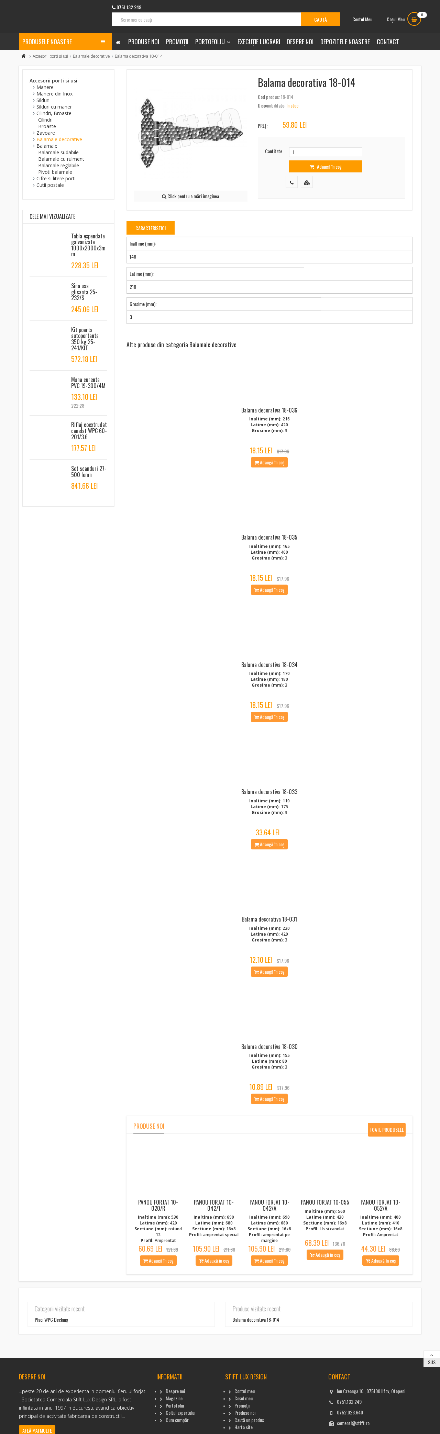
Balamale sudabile (58, 152)
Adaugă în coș (328, 166)
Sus (432, 1362)
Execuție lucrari (259, 41)
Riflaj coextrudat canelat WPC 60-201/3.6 (89, 430)
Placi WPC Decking (51, 1319)
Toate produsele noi (387, 1131)
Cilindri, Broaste (54, 113)
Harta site (243, 1427)
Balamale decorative (91, 56)
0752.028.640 (350, 1412)
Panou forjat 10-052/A (380, 1205)
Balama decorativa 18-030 (269, 1046)
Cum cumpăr (177, 1419)
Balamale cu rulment (61, 159)
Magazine (174, 1398)
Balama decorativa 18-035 (269, 537)
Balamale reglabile (58, 165)
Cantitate (273, 151)
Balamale (46, 146)
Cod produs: (269, 96)
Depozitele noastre (345, 41)
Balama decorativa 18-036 (269, 410)
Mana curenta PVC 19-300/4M (88, 382)
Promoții (177, 41)
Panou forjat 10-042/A (269, 1205)
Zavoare (45, 132)
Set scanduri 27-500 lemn (89, 471)
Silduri (43, 100)
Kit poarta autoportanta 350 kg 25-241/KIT (85, 339)
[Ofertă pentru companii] (307, 182)
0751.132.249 (349, 1401)
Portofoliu (210, 41)
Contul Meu (362, 19)
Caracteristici (150, 228)
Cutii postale (50, 185)
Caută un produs (249, 1419)
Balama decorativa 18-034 (269, 664)
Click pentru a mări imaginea (192, 196)
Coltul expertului (180, 1412)
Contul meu (244, 1391)
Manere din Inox (54, 93)
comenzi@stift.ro (353, 1422)
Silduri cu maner (54, 106)
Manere (45, 87)
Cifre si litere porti (56, 178)
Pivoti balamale (55, 172)
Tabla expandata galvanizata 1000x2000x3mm (88, 245)
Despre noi (300, 41)
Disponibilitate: (271, 105)
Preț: (263, 125)
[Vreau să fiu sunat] (292, 182)
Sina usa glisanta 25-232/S (84, 292)
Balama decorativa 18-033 (269, 792)
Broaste (47, 126)
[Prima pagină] (24, 56)
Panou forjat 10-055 (325, 1202)
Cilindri (45, 119)
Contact (388, 41)
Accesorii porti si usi (50, 56)
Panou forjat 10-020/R (158, 1205)
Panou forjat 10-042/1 (214, 1205)
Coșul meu (243, 1398)
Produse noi (143, 41)
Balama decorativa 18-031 (269, 919)
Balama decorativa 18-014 (255, 1319)
